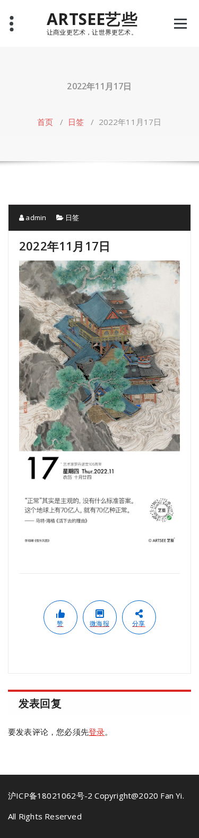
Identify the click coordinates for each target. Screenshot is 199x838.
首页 (45, 121)
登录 (97, 731)
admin (35, 217)
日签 (76, 121)
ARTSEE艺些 (92, 19)
